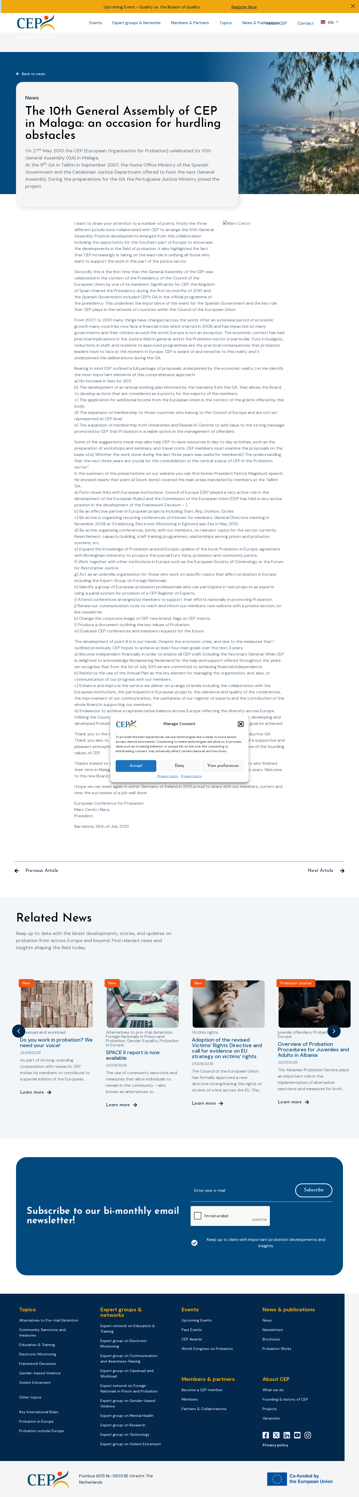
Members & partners (208, 1379)
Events (95, 22)
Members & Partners (190, 22)
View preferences (223, 766)
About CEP (276, 23)
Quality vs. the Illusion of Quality (169, 7)
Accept (136, 766)
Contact (306, 23)
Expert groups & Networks (136, 22)
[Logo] (36, 23)
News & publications (289, 1309)
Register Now (244, 7)
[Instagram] (310, 1435)
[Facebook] (268, 1435)
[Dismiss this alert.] (353, 7)
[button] (240, 724)
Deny (179, 766)
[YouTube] (299, 1435)
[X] (278, 1435)
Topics (225, 22)
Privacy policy (167, 776)
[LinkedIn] (289, 1435)
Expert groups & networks (121, 1312)
